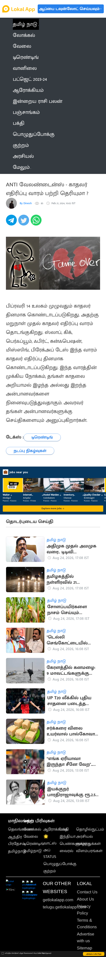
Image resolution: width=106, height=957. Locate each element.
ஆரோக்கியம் (55, 829)
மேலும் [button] (21, 167)
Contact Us (87, 892)
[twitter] (24, 222)
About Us (85, 899)
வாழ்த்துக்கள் (88, 843)
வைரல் (66, 850)
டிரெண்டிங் (34, 843)
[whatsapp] (37, 222)
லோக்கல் (32, 829)
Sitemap (84, 948)
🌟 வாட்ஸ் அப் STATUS (50, 846)
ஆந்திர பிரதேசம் (16, 840)
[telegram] (12, 222)
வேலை (31, 836)
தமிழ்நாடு (17, 851)
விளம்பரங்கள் (89, 850)
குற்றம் (49, 871)
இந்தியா (67, 836)
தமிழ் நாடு (25, 24)
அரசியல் (84, 836)
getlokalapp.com (58, 900)
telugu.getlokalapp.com (64, 907)
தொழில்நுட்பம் (90, 829)
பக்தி (64, 829)
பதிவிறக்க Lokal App (93, 954)
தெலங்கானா (20, 829)
